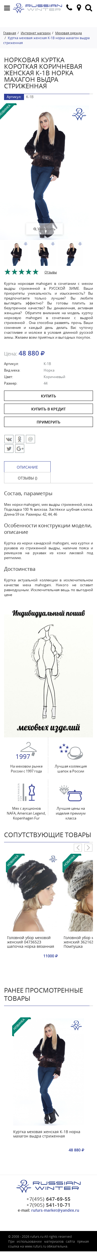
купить (48, 395)
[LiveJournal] (20, 448)
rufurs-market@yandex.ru (55, 1210)
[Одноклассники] (20, 439)
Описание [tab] (27, 467)
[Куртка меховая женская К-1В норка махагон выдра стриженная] (48, 1072)
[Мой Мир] (30, 439)
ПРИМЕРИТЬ (48, 422)
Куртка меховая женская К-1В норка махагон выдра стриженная (46, 1134)
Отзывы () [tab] (27, 478)
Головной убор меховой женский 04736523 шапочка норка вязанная (30, 942)
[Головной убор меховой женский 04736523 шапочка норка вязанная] (32, 893)
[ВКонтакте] (9, 439)
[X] (9, 448)
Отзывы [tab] (50, 272)
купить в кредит (48, 409)
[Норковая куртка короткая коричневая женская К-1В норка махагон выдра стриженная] (16, 259)
